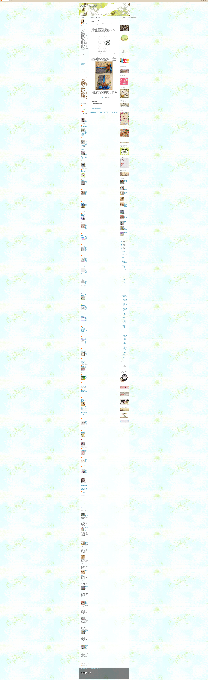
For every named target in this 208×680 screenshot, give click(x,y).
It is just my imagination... (84, 489)
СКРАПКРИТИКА (83, 305)
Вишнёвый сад (83, 366)
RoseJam (82, 180)
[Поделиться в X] (107, 97)
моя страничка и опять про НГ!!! (124, 342)
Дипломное (86, 452)
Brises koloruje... (83, 150)
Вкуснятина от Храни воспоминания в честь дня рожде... (124, 277)
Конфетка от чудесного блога (86, 529)
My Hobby (82, 223)
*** (85, 108)
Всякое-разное (84, 190)
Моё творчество (86, 378)
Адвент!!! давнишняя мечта (86, 588)
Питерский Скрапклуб (83, 432)
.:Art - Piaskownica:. (84, 107)
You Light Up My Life (86, 354)
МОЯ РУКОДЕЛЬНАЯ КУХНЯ (83, 385)
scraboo (82, 458)
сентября (124, 254)
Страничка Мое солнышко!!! (124, 272)
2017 (122, 241)
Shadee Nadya (88, 6)
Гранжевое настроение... (86, 557)
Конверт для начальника (86, 120)
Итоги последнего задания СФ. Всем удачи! (83, 414)
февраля (124, 357)
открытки (95, 99)
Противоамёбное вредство (84, 295)
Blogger (111, 677)
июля (123, 257)
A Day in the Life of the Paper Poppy (83, 350)
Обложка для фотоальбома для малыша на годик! (124, 310)
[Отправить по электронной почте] (105, 97)
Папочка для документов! (124, 293)
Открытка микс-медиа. (86, 260)
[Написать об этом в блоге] (106, 97)
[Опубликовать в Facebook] (108, 97)
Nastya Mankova (84, 278)
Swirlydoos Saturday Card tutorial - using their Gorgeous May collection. (84, 331)
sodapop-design (84, 485)
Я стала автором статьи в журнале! (124, 314)
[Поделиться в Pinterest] (109, 97)
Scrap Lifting (84, 337)
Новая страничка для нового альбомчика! (124, 286)
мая (123, 260)
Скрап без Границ (83, 215)
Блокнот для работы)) (124, 269)
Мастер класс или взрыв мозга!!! (86, 647)
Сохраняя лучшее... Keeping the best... (83, 400)
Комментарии (84, 665)
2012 (122, 247)
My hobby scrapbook (83, 246)
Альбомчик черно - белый (124, 282)
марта (123, 355)
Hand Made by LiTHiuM (83, 360)
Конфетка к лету (124, 318)
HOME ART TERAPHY (82, 468)
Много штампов (84, 288)
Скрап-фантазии (84, 412)
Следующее (93, 112)
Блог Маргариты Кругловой (84, 257)
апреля (123, 354)
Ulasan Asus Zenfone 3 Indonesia (83, 290)
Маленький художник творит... (83, 394)
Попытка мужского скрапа (124, 266)
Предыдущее (115, 112)
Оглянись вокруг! (82, 420)
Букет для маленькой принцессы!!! (124, 297)
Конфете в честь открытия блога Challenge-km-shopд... (124, 328)
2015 (122, 242)
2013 (122, 245)
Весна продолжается (86, 480)
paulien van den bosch (83, 328)
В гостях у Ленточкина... (84, 450)
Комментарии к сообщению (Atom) (103, 114)
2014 (122, 244)
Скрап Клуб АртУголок (83, 266)
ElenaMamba (83, 492)
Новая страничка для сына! (124, 333)
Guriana (82, 139)
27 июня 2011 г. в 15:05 (98, 106)
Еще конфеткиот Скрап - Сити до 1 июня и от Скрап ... (124, 322)
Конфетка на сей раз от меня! (124, 290)
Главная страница (103, 112)
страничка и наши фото (86, 471)
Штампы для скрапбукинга (86, 461)
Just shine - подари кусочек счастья (84, 391)
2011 (122, 248)
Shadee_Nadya (84, 23)
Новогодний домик (86, 618)
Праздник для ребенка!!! (124, 336)
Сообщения (84, 663)
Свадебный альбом (83, 362)
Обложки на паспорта (86, 603)
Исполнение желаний (83, 203)
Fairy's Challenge (83, 235)
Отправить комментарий (96, 108)
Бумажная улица (84, 375)
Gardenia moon (84, 477)
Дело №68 (86, 442)
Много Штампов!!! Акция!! (124, 338)
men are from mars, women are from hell (84, 171)
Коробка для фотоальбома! (124, 300)
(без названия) (86, 542)
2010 (122, 359)
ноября (123, 251)
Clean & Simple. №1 (86, 165)
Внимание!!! (83, 386)
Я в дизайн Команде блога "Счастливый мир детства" (124, 347)
